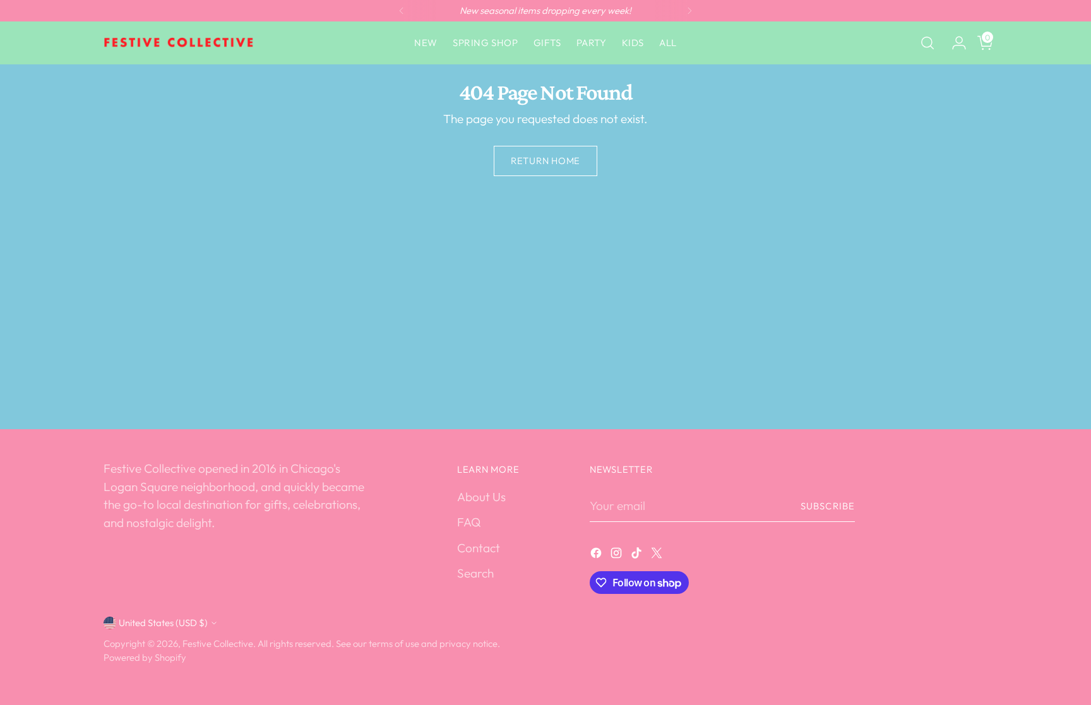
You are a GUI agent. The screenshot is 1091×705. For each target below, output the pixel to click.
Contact (478, 547)
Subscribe (828, 506)
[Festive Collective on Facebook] (597, 555)
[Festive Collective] (179, 43)
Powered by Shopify (145, 657)
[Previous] (401, 10)
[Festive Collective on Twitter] (657, 555)
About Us (481, 496)
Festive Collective (217, 643)
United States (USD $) (163, 623)
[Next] (689, 10)
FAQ (468, 522)
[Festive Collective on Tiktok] (637, 555)
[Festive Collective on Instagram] (617, 555)
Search (475, 573)
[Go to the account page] (954, 43)
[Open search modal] (927, 43)
